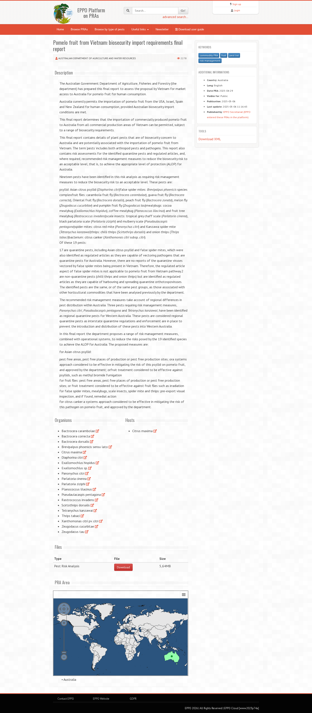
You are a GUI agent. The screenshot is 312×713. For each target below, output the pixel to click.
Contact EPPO (66, 698)
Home (60, 29)
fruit (223, 55)
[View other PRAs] (97, 431)
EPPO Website (101, 698)
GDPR (132, 698)
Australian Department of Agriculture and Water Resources (97, 58)
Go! (183, 10)
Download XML (209, 139)
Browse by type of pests (110, 29)
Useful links (139, 29)
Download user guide (191, 29)
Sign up (236, 4)
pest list (234, 55)
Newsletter (162, 29)
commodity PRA (209, 55)
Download (123, 567)
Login (237, 10)
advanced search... (175, 17)
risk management (210, 60)
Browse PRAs (79, 29)
